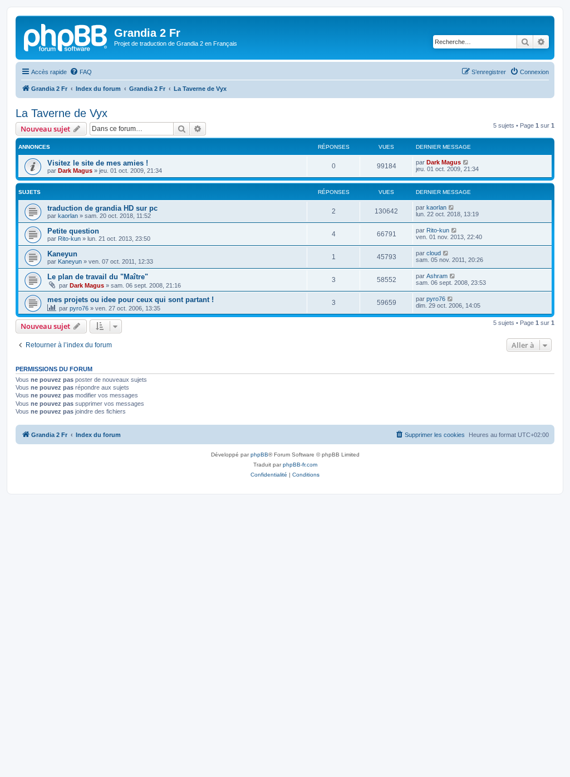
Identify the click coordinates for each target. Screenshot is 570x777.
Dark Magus (75, 170)
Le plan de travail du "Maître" (97, 277)
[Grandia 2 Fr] (66, 36)
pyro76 (79, 308)
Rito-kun (69, 238)
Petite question (73, 231)
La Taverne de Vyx (61, 113)
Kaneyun (62, 254)
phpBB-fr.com (300, 465)
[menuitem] (81, 72)
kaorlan (68, 215)
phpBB (259, 454)
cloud (433, 253)
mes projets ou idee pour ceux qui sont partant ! (130, 299)
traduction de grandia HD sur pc (102, 208)
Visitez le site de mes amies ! (97, 163)
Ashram (437, 276)
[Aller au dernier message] (466, 162)
